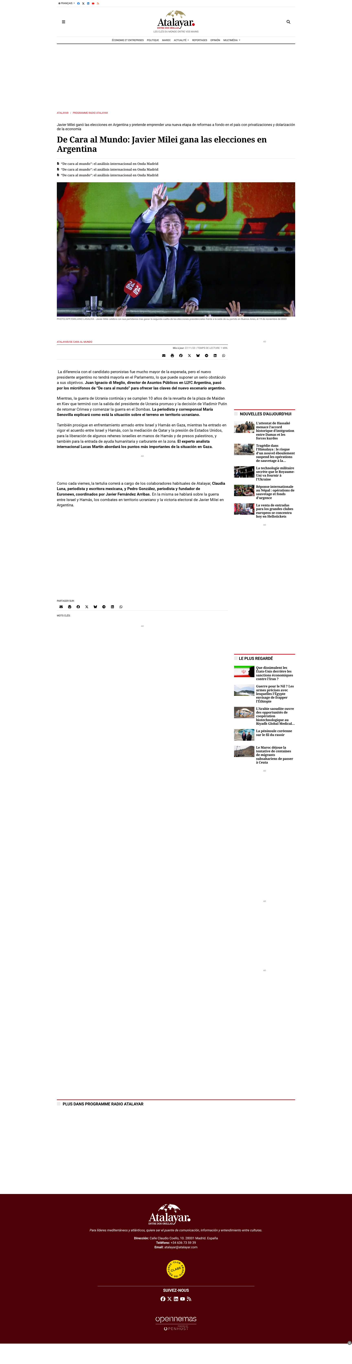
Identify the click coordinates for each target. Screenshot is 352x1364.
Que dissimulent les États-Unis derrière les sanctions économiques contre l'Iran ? (274, 673)
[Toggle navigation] (63, 21)
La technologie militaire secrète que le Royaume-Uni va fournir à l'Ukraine (275, 473)
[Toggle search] (288, 21)
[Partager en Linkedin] (215, 355)
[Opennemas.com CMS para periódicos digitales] (176, 1323)
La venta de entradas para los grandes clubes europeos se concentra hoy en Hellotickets (274, 511)
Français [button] (66, 3)
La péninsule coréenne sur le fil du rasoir (274, 733)
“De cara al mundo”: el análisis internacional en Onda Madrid (109, 164)
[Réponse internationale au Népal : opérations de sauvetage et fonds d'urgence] (244, 490)
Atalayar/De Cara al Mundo (75, 341)
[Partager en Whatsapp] (223, 355)
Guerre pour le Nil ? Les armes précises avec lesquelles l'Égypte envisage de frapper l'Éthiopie (275, 694)
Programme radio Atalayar (90, 112)
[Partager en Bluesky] (198, 355)
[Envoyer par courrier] (164, 355)
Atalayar (62, 112)
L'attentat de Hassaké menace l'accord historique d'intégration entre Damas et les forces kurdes (275, 430)
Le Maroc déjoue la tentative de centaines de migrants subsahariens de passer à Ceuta (274, 755)
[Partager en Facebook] (181, 355)
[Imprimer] (172, 355)
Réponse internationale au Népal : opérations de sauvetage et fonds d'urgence (275, 492)
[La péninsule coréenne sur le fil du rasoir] (244, 735)
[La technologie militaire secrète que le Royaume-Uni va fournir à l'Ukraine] (244, 472)
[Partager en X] (189, 355)
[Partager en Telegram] (206, 355)
